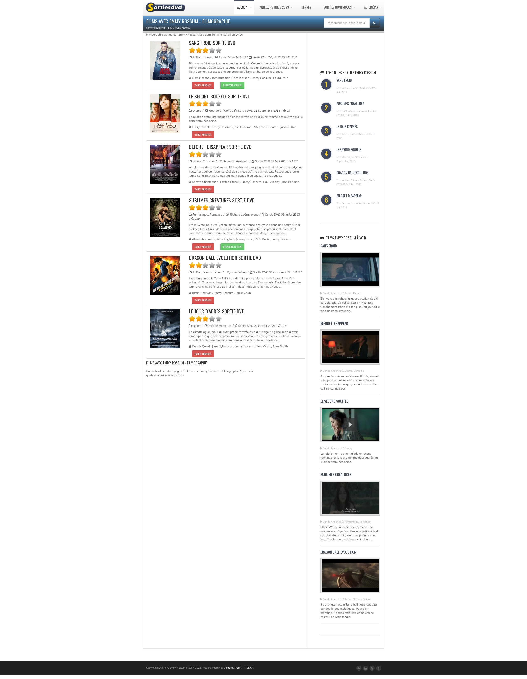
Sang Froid (344, 80)
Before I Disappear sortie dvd (220, 146)
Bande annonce (203, 85)
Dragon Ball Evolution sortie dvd (225, 257)
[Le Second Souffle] (350, 426)
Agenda (242, 7)
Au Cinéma (371, 7)
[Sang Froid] (350, 271)
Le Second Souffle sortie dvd (219, 96)
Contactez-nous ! (233, 667)
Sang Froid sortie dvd (212, 42)
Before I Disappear (349, 195)
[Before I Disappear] (350, 349)
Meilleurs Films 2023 (275, 7)
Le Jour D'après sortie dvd (216, 311)
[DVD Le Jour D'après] (165, 328)
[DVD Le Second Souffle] (165, 113)
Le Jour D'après (347, 126)
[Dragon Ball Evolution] (350, 577)
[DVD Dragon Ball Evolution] (165, 275)
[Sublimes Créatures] (350, 500)
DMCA (250, 667)
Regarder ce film (232, 85)
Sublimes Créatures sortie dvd (222, 200)
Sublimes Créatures (350, 103)
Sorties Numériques (338, 7)
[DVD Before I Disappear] (165, 164)
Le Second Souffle (348, 149)
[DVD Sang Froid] (165, 60)
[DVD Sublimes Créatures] (165, 217)
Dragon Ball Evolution (352, 172)
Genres (306, 7)
